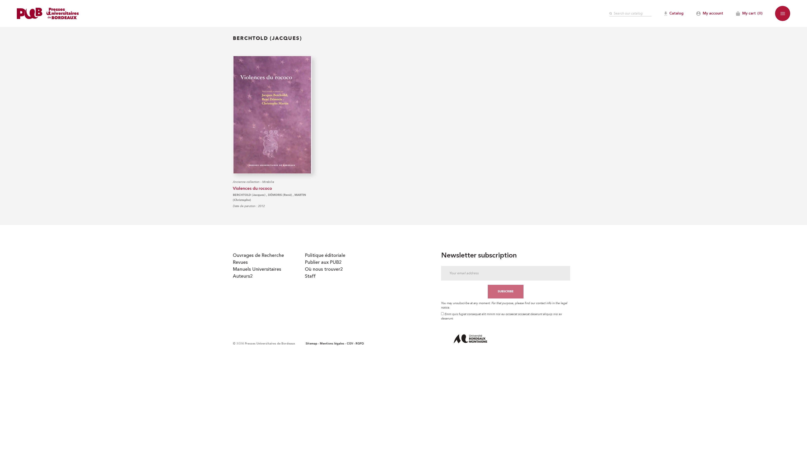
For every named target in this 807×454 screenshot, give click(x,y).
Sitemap (311, 343)
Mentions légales (332, 343)
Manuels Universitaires (257, 269)
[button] (782, 13)
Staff (310, 276)
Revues (240, 262)
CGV (350, 343)
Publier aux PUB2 (323, 262)
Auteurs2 (243, 276)
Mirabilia (268, 182)
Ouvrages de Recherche (258, 255)
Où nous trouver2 (324, 269)
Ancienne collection (246, 182)
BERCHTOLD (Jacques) (249, 195)
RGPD (360, 343)
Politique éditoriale (325, 255)
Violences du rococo (252, 189)
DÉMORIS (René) (280, 195)
